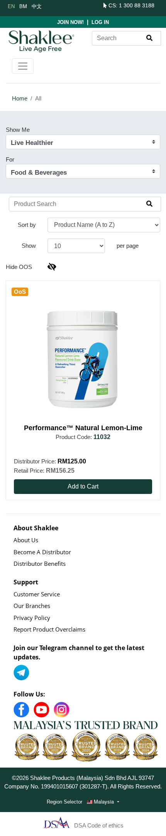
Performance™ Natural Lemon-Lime (83, 428)
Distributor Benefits (40, 563)
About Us (26, 540)
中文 (37, 6)
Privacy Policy (32, 617)
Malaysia (103, 801)
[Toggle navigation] (23, 66)
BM (23, 6)
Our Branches (32, 606)
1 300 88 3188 (136, 5)
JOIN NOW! (70, 22)
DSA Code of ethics (99, 825)
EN (11, 6)
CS (111, 5)
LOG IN (100, 22)
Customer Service (37, 594)
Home (19, 98)
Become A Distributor (42, 552)
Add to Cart (83, 486)
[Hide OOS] (51, 267)
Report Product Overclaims (49, 629)
